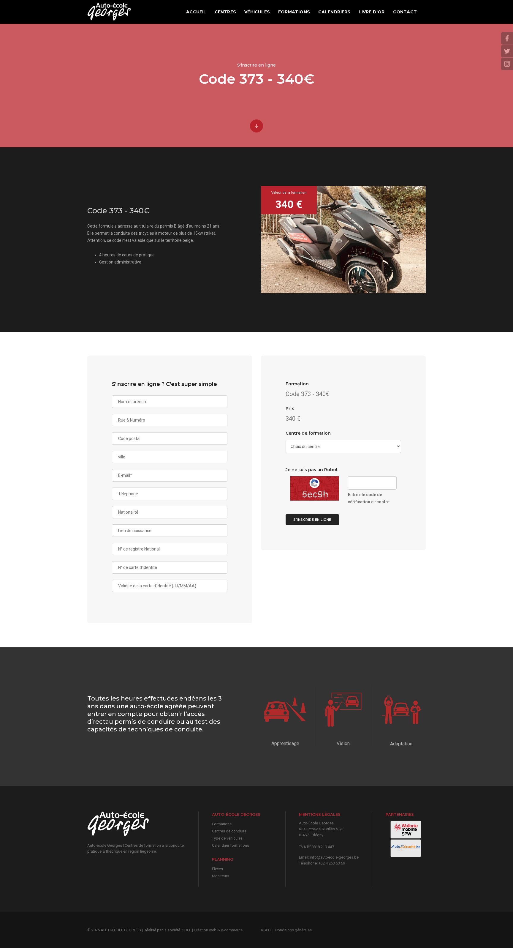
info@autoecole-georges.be (334, 857)
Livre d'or (371, 12)
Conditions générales (293, 930)
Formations (294, 12)
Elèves (217, 869)
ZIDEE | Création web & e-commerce (212, 930)
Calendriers (334, 12)
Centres (225, 12)
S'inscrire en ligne (312, 520)
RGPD (266, 930)
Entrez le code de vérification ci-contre (369, 498)
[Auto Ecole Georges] (109, 12)
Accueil (196, 12)
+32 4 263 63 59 (332, 863)
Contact (405, 12)
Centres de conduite (229, 831)
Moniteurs (220, 876)
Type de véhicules (227, 838)
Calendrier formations (230, 845)
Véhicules (257, 12)
